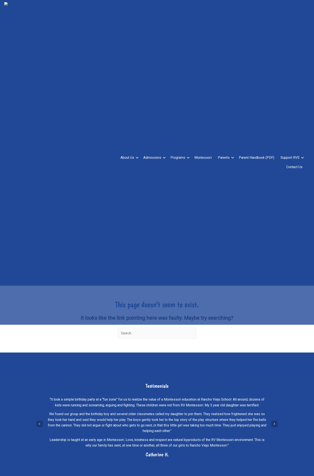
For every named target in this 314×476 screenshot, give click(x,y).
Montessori (203, 158)
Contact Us (294, 167)
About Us (127, 158)
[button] (137, 157)
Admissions (152, 158)
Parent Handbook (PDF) (256, 158)
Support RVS (289, 158)
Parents (224, 158)
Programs (177, 158)
